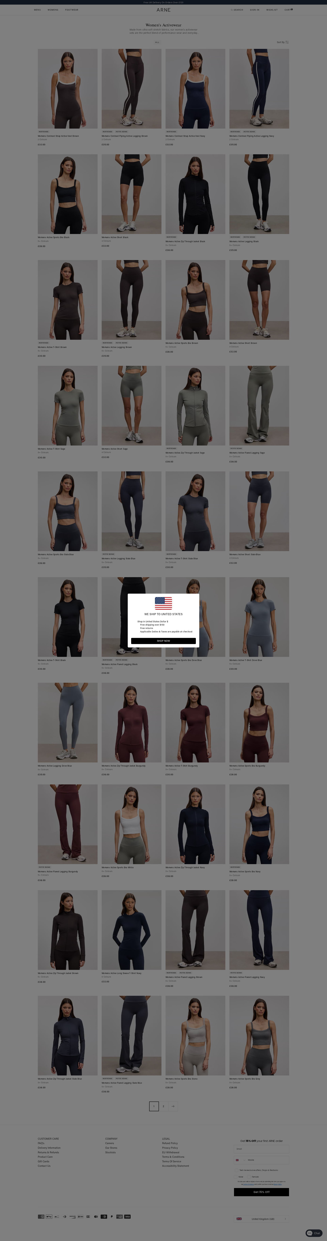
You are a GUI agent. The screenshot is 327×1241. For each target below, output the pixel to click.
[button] (193, 640)
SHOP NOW (163, 640)
